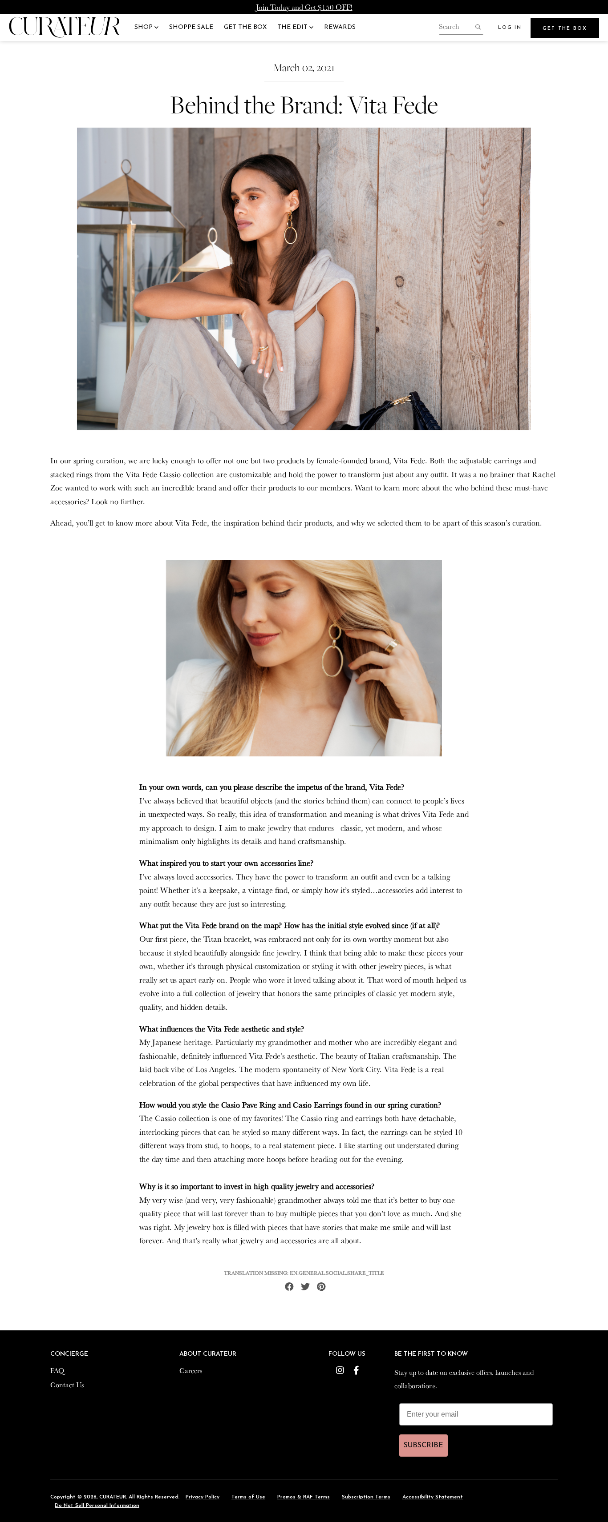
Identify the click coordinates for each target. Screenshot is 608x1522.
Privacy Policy (202, 1497)
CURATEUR (112, 1497)
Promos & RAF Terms (303, 1497)
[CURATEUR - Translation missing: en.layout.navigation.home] (64, 27)
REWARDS (340, 27)
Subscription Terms (366, 1497)
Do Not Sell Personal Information (97, 1505)
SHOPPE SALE (191, 27)
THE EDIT (293, 27)
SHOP (144, 27)
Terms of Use (248, 1497)
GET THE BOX (245, 27)
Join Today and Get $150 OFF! (304, 6)
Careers (190, 1370)
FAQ (57, 1370)
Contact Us (67, 1384)
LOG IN (510, 27)
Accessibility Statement (432, 1497)
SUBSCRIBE (423, 1445)
